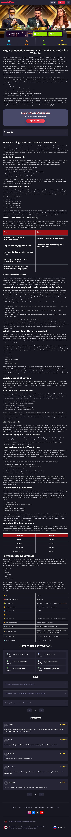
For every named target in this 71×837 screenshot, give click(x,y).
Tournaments (39, 807)
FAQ (57, 807)
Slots (14, 807)
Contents (50, 807)
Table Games (28, 807)
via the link (64, 603)
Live (20, 807)
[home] (7, 2)
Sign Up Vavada (35, 121)
